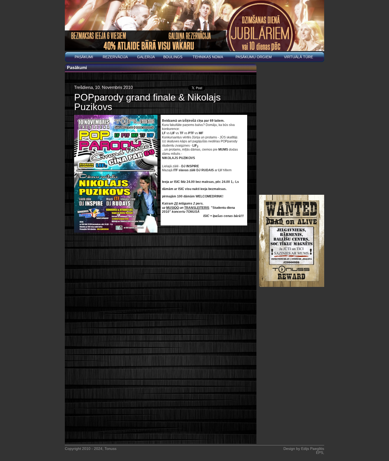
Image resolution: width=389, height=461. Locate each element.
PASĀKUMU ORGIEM (254, 57)
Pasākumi (84, 57)
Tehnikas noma (208, 57)
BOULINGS (172, 57)
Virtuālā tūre (298, 57)
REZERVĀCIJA (115, 57)
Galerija (146, 57)
